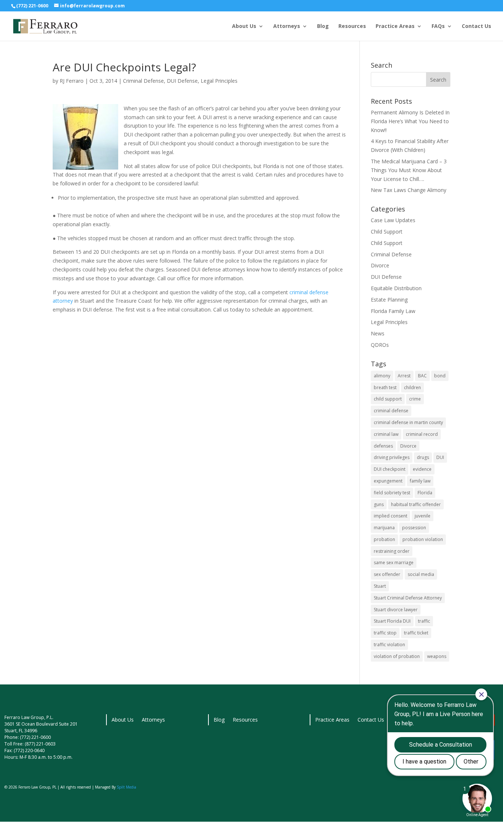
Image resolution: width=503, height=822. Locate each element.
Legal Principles (219, 80)
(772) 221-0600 (32, 6)
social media (421, 574)
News (377, 333)
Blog (323, 26)
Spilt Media (126, 787)
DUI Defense (182, 80)
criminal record (422, 434)
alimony (382, 376)
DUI (440, 457)
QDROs (380, 344)
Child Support (386, 231)
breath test (385, 387)
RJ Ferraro (72, 80)
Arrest (404, 376)
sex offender (387, 574)
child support (388, 399)
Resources (352, 26)
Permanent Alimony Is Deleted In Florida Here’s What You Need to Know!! (410, 121)
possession (414, 527)
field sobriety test (392, 493)
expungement (388, 481)
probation (384, 539)
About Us (244, 26)
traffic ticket (416, 633)
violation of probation (397, 656)
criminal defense (391, 411)
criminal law (386, 434)
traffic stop (385, 633)
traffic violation (389, 644)
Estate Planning (389, 299)
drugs (423, 457)
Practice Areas (395, 26)
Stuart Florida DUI (392, 621)
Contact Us (476, 26)
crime (415, 399)
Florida (425, 493)
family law (420, 481)
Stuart (380, 586)
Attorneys (286, 26)
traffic (424, 621)
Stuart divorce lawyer (396, 609)
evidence (422, 469)
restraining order (391, 551)
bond (440, 376)
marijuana (384, 527)
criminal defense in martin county (408, 422)
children (412, 387)
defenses (383, 446)
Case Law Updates (393, 220)
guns (379, 504)
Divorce (380, 265)
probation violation (422, 539)
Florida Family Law (393, 310)
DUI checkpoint (389, 469)
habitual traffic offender (416, 504)
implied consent (390, 516)
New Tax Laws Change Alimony (408, 189)
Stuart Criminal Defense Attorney (408, 598)
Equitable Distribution (396, 288)
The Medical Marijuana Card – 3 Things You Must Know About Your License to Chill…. (409, 170)
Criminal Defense (143, 80)
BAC (422, 376)
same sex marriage (394, 562)
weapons (436, 656)
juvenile (422, 516)
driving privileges (391, 457)
